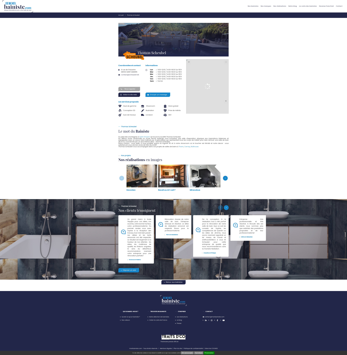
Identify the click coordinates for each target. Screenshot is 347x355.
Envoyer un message (158, 95)
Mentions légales (166, 348)
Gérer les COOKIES (211, 348)
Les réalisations (182, 317)
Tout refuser (198, 353)
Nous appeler (130, 89)
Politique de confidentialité (193, 348)
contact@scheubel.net (130, 75)
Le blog (179, 320)
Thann (181, 146)
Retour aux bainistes (174, 282)
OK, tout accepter (187, 353)
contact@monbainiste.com (214, 317)
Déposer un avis (129, 270)
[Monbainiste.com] (17, 6)
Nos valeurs (126, 320)
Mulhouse (194, 146)
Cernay (187, 146)
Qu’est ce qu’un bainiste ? (131, 317)
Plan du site (178, 348)
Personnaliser (209, 353)
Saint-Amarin (144, 137)
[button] (225, 178)
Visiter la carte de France (158, 320)
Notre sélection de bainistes (159, 317)
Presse (179, 323)
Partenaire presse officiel (169, 341)
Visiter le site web (130, 95)
